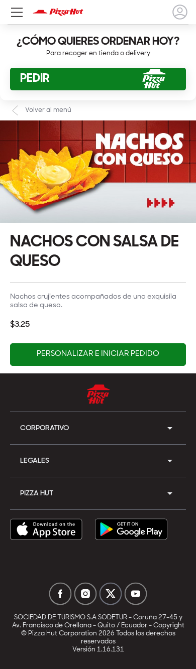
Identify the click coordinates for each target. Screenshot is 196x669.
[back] (180, 12)
